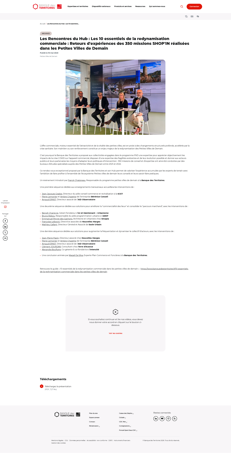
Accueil (42, 24)
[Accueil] (47, 6)
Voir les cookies (115, 333)
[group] (115, 97)
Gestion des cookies (58, 443)
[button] (78, 6)
